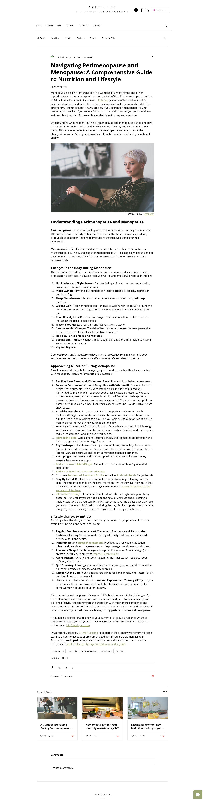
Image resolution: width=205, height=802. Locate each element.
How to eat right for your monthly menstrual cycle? (102, 726)
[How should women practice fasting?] (148, 708)
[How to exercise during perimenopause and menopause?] (57, 708)
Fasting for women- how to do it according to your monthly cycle (147, 726)
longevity (72, 651)
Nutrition (55, 38)
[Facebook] (141, 10)
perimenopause (89, 651)
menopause (58, 651)
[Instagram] (136, 10)
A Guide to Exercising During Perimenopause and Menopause (54, 726)
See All (165, 691)
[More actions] (152, 57)
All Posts (41, 38)
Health (68, 38)
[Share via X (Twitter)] (59, 667)
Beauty (93, 38)
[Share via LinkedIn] (66, 667)
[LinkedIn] (147, 10)
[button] (164, 38)
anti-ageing (106, 651)
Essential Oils (108, 38)
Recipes (80, 38)
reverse (119, 651)
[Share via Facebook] (52, 667)
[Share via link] (72, 667)
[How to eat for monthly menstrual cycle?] (102, 708)
